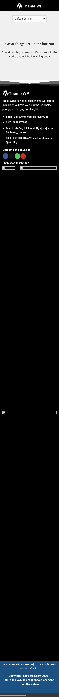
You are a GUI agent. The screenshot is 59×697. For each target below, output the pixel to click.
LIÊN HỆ (20, 664)
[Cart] (55, 5)
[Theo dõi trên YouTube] (23, 156)
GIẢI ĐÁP (33, 668)
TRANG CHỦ (9, 664)
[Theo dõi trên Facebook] (5, 156)
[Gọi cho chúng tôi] (17, 156)
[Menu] (4, 5)
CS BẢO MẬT (43, 664)
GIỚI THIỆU (30, 664)
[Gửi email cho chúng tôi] (11, 156)
